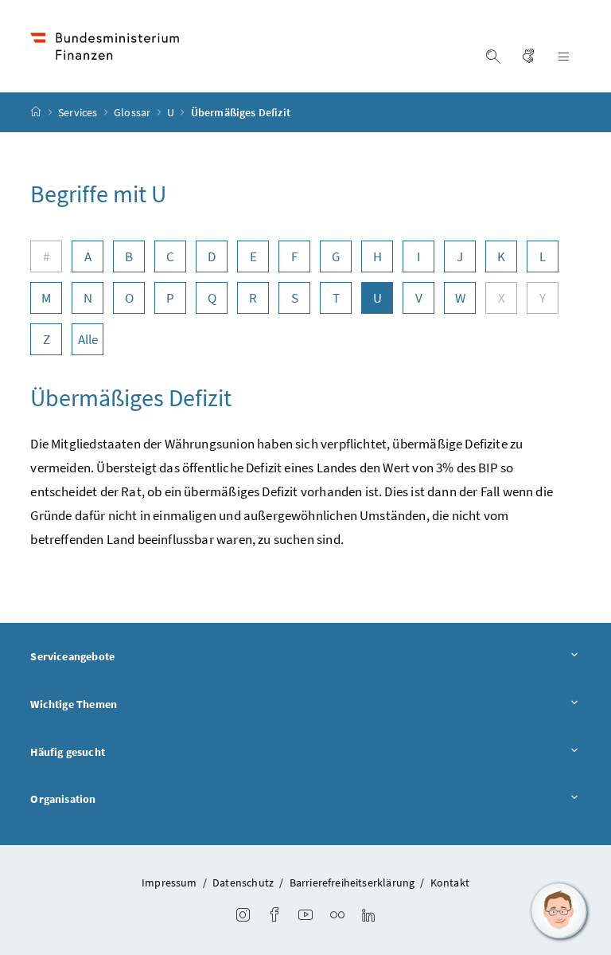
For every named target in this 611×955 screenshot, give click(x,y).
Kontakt (449, 882)
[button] (559, 911)
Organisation (62, 799)
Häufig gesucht (67, 752)
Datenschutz (243, 882)
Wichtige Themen (73, 704)
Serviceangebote (72, 656)
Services (79, 112)
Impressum (169, 882)
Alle (88, 339)
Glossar (133, 112)
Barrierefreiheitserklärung (352, 882)
